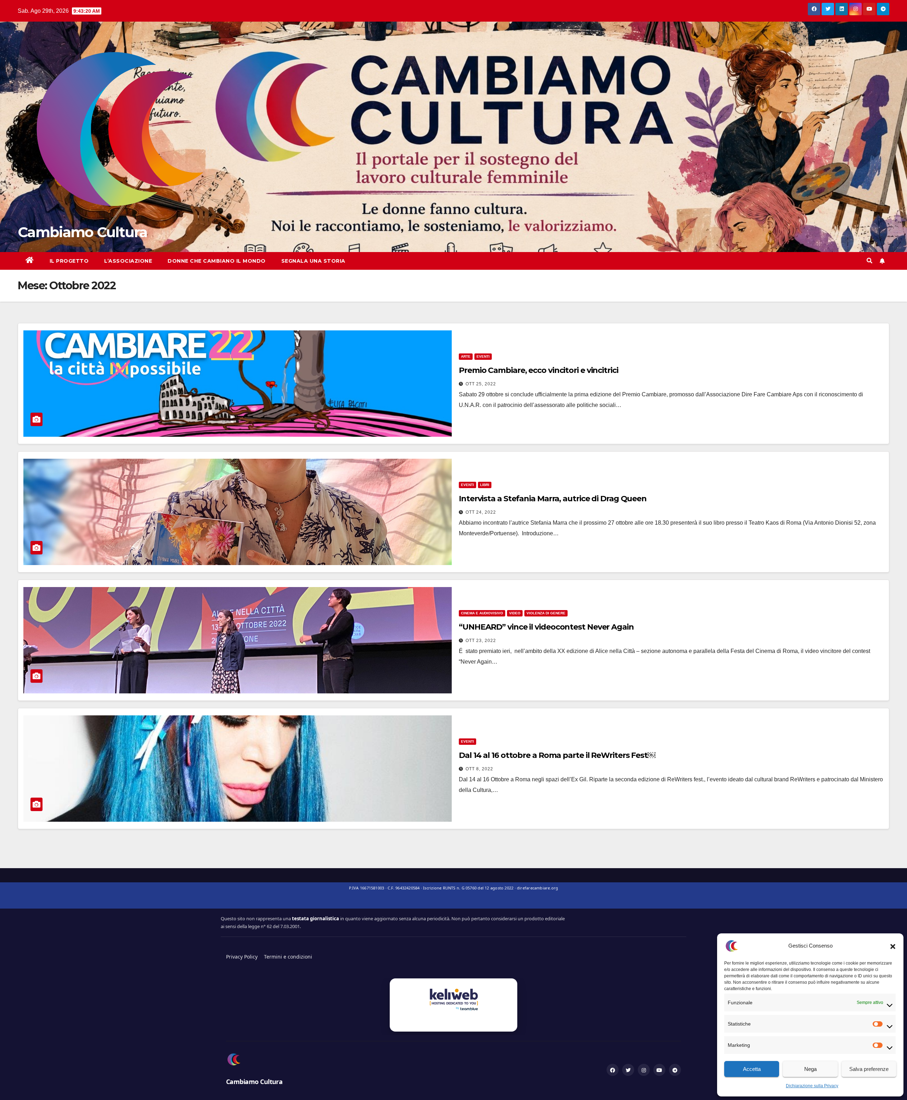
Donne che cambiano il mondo (217, 261)
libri (484, 485)
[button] (892, 945)
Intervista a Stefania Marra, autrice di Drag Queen (553, 498)
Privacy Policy (242, 956)
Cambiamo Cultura (82, 232)
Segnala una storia (313, 261)
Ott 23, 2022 (481, 640)
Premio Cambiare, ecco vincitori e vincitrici (538, 370)
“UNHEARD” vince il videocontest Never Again (546, 627)
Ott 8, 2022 (479, 768)
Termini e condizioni (288, 956)
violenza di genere (545, 613)
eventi (483, 356)
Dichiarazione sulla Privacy (812, 1085)
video (514, 613)
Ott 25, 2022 (481, 383)
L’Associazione (128, 261)
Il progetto (69, 261)
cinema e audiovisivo (482, 613)
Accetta (752, 1069)
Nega (810, 1069)
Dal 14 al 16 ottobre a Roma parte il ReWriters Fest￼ (557, 755)
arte (466, 356)
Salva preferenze (869, 1069)
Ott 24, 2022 (481, 512)
